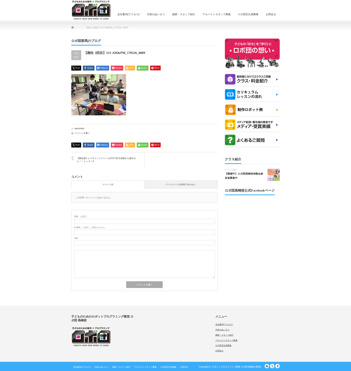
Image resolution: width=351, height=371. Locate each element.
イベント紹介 (231, 170)
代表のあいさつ (156, 14)
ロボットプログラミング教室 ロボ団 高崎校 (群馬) (236, 367)
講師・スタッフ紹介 (183, 14)
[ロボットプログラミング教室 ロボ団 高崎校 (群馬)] (91, 10)
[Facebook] (277, 366)
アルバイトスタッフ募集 (217, 14)
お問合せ (271, 14)
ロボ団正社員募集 (248, 14)
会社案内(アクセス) (128, 14)
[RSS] (267, 366)
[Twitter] (272, 366)
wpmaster (79, 128)
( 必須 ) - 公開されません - (90, 227)
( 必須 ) (80, 216)
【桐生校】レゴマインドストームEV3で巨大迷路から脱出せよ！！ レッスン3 (106, 160)
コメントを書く (82, 133)
